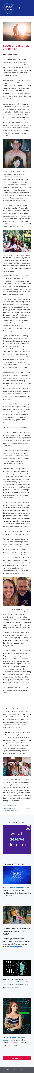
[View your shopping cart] (19, 7)
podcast (16, 982)
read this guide (16, 947)
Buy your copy (17, 1058)
